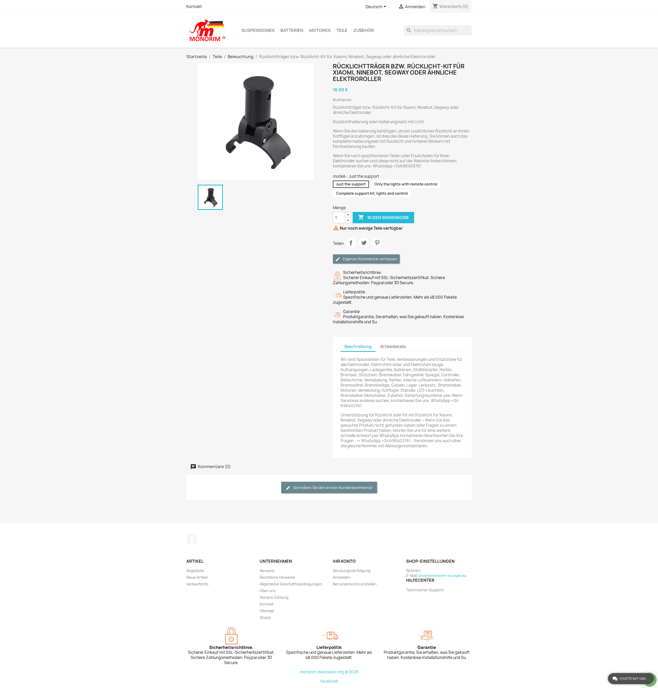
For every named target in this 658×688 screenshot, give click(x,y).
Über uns (268, 590)
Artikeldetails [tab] (393, 346)
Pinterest (377, 243)
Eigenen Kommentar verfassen (369, 258)
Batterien (291, 30)
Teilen (351, 243)
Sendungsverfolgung (351, 570)
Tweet (364, 243)
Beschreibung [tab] (358, 346)
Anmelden (342, 577)
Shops (265, 617)
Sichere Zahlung (274, 597)
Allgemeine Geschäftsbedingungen (291, 584)
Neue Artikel (197, 577)
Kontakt (194, 6)
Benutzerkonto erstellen (355, 584)
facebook (329, 681)
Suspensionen (258, 30)
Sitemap (267, 610)
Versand (267, 570)
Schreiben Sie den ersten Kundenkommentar (333, 487)
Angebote (195, 570)
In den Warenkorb (383, 217)
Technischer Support (425, 589)
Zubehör (363, 30)
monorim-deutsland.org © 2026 (329, 672)
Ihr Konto (344, 561)
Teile (342, 30)
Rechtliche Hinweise (277, 577)
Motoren (320, 30)
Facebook (192, 539)
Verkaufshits (197, 584)
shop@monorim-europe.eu (442, 575)
